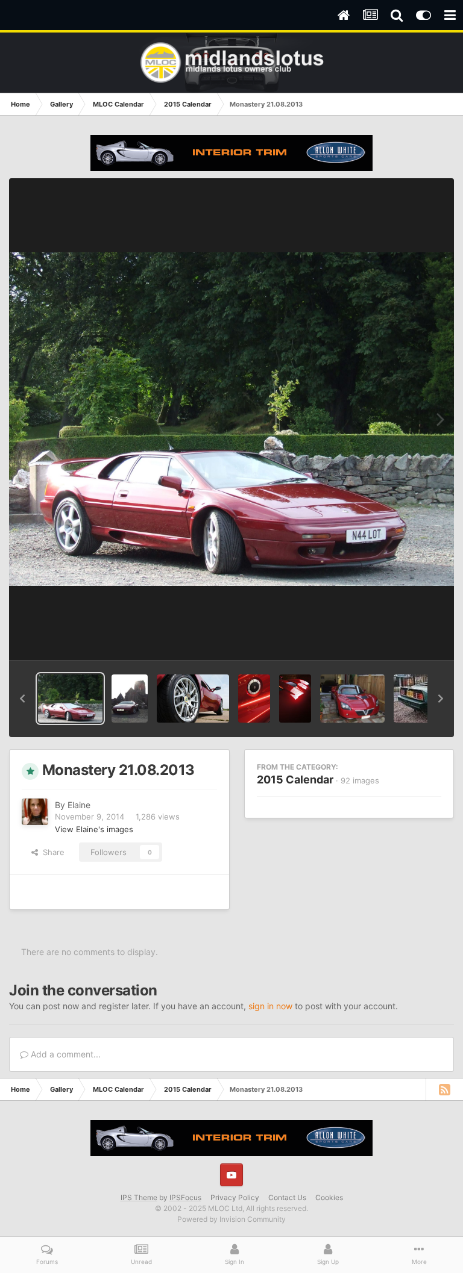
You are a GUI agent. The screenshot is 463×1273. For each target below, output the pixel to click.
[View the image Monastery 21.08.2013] (70, 698)
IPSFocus (185, 1197)
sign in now (270, 1006)
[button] (22, 698)
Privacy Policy (234, 1197)
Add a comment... (64, 1054)
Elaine (79, 805)
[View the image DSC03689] (295, 698)
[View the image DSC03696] (254, 698)
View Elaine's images (94, 829)
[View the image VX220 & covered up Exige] (352, 698)
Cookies (329, 1197)
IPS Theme (139, 1197)
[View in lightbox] (231, 419)
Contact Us (287, 1197)
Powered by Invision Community (231, 1219)
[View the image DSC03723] (193, 698)
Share (51, 852)
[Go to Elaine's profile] (35, 811)
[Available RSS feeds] (444, 1089)
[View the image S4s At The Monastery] (130, 698)
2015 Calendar (295, 779)
